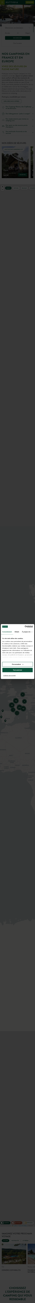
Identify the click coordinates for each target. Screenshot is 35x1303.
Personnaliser (16, 664)
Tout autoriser (17, 670)
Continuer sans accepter (9, 675)
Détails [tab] (17, 632)
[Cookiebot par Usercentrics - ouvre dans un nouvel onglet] (25, 626)
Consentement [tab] (7, 632)
